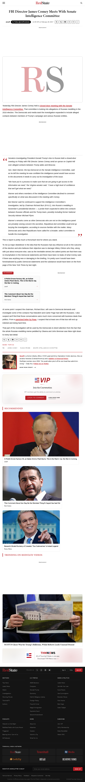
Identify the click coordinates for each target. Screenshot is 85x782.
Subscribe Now (54, 397)
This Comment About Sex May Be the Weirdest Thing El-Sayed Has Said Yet (32, 503)
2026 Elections (34, 683)
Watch (4, 690)
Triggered (5, 731)
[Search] (81, 3)
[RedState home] (9, 670)
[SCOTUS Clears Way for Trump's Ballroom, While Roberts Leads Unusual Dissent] (42, 618)
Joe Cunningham (63, 693)
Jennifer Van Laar (63, 686)
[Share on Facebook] (65, 22)
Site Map (47, 775)
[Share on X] (56, 22)
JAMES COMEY (12, 348)
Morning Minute (7, 697)
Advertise (33, 727)
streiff (8, 22)
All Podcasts (6, 738)
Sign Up (78, 769)
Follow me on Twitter (41, 364)
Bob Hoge (61, 704)
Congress (33, 686)
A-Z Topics (34, 678)
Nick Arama (7, 506)
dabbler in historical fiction (58, 358)
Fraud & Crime (34, 704)
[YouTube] (49, 670)
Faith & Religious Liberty (37, 697)
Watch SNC (61, 734)
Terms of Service (7, 775)
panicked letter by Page (26, 319)
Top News (5, 683)
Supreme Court (34, 711)
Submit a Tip (34, 734)
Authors (4, 704)
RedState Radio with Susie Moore (12, 727)
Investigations (6, 693)
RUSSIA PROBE (25, 348)
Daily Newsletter (62, 731)
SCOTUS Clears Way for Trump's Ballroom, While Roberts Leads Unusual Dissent (39, 644)
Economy (33, 693)
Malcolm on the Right (9, 724)
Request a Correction (37, 775)
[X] (37, 670)
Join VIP (78, 670)
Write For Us (34, 738)
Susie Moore (61, 690)
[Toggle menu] (4, 3)
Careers (32, 731)
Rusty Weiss (8, 549)
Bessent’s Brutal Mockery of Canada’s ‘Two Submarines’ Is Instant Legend (31, 546)
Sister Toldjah (62, 707)
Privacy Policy (18, 775)
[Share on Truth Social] (61, 22)
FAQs (71, 670)
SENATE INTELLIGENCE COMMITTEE (45, 348)
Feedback (26, 775)
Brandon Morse (62, 697)
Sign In (64, 670)
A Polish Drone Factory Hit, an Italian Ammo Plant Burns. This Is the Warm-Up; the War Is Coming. (40, 459)
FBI (3, 348)
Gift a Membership (63, 727)
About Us (33, 724)
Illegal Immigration (36, 707)
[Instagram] (41, 670)
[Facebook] (45, 670)
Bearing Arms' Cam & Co (10, 734)
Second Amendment (36, 714)
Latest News (6, 686)
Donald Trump (34, 690)
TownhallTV (6, 700)
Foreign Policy (34, 700)
